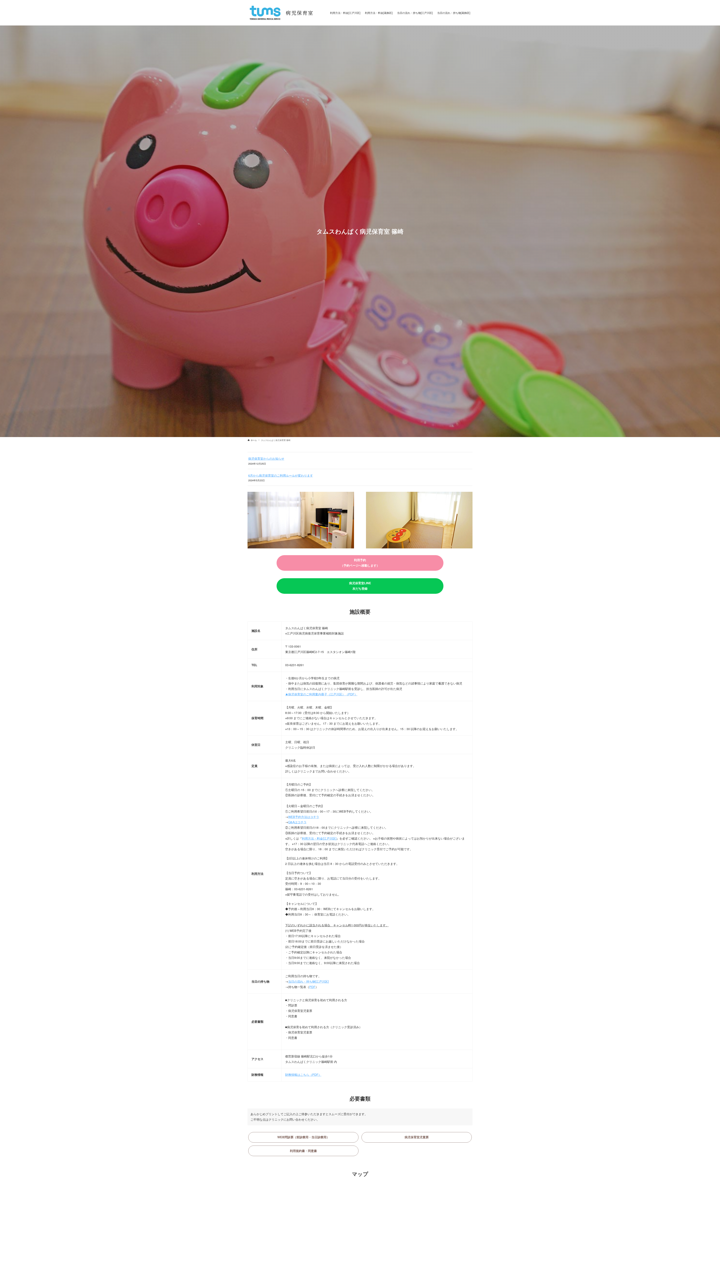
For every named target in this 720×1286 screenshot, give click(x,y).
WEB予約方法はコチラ (303, 817)
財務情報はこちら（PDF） (303, 1074)
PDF (312, 987)
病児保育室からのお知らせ (266, 458)
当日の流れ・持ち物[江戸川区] (308, 981)
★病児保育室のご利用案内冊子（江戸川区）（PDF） (321, 694)
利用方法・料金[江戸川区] (319, 838)
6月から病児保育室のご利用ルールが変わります (280, 475)
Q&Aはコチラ (297, 822)
